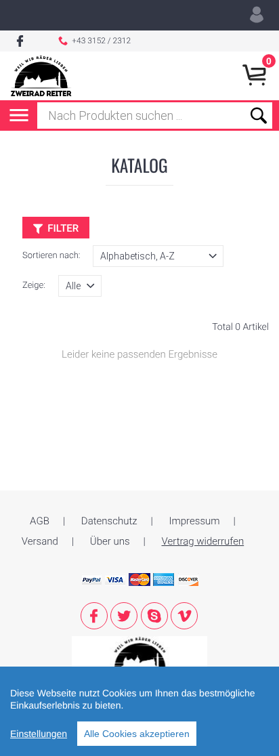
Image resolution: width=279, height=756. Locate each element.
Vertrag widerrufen (203, 541)
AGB (39, 521)
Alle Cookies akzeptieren (137, 733)
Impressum (194, 521)
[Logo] (41, 76)
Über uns (110, 541)
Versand (40, 541)
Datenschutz (109, 521)
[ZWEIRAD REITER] (139, 656)
